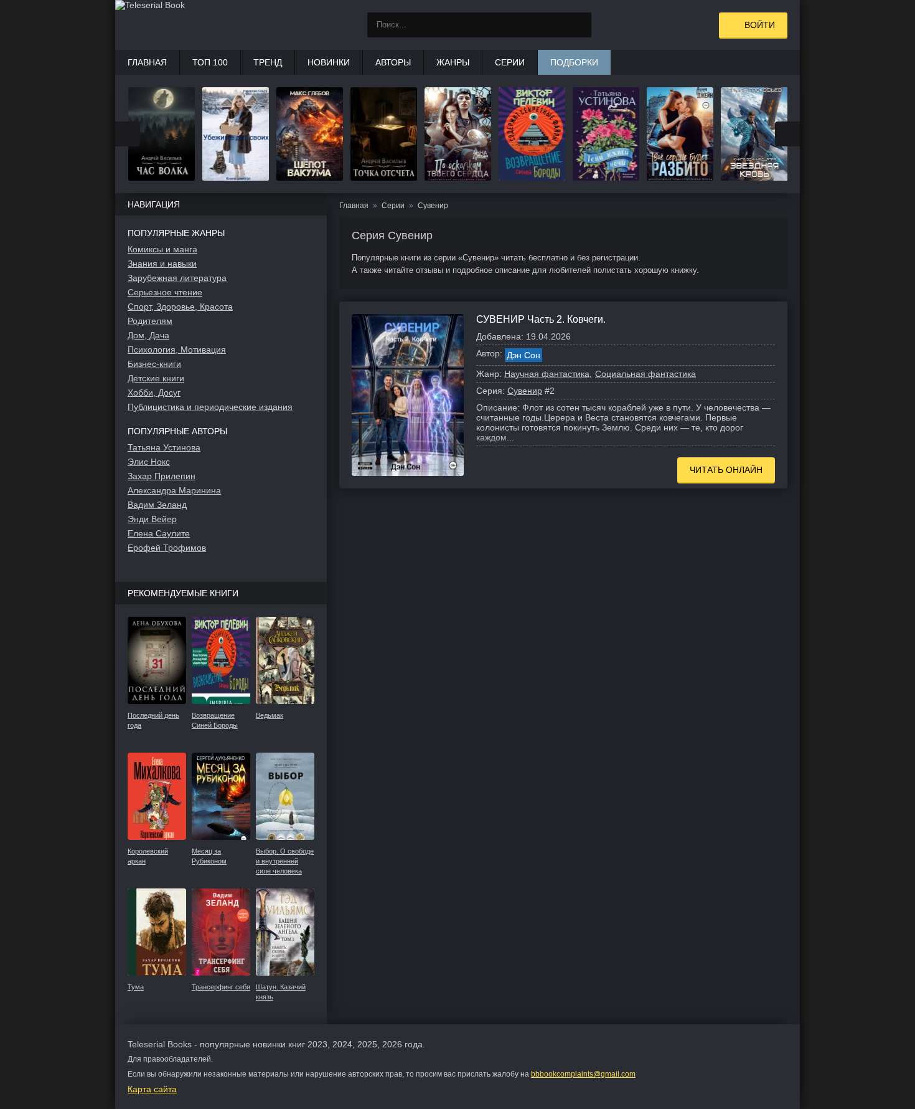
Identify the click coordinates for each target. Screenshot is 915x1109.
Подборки (574, 62)
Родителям (150, 321)
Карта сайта (152, 1089)
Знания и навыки (162, 264)
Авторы (393, 62)
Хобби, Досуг (154, 392)
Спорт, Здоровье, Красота (180, 307)
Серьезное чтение (165, 292)
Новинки (328, 62)
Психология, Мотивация (177, 350)
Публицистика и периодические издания (210, 407)
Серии (510, 62)
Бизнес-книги (154, 364)
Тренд (267, 62)
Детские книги (156, 378)
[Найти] (578, 24)
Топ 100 (210, 62)
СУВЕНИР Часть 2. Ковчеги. (541, 319)
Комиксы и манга (162, 249)
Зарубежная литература (177, 278)
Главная (147, 62)
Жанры (452, 62)
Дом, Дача (148, 335)
